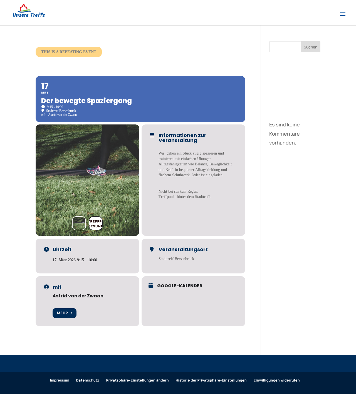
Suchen (310, 47)
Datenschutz (87, 380)
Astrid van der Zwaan (78, 296)
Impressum (59, 380)
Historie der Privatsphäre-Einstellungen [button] (211, 380)
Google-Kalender (179, 286)
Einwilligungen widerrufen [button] (277, 380)
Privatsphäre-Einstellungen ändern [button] (137, 380)
